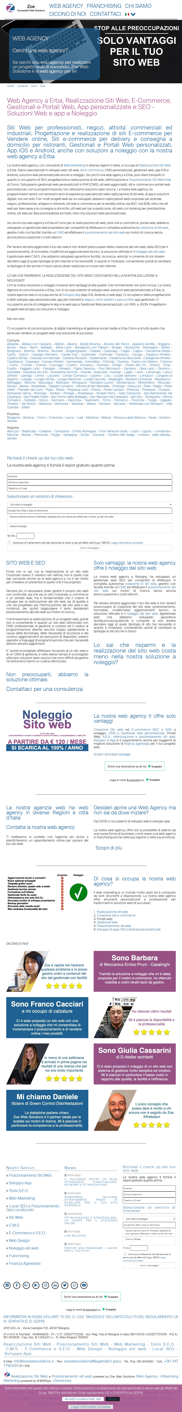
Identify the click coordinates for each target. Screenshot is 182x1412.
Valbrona (45, 404)
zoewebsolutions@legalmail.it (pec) (92, 1361)
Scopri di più (109, 848)
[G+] (26, 1285)
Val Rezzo (29, 404)
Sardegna (70, 435)
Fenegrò (65, 368)
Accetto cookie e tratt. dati (83, 1399)
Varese (12, 421)
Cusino (72, 365)
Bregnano (14, 351)
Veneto (12, 438)
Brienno (43, 351)
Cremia (41, 365)
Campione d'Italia (158, 351)
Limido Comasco (75, 376)
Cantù (11, 354)
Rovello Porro (106, 393)
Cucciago (56, 365)
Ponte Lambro (114, 390)
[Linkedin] (55, 1285)
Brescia (28, 417)
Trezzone (137, 400)
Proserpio (149, 390)
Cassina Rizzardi (74, 358)
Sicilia (85, 435)
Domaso (103, 365)
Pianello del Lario (30, 390)
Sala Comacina (130, 393)
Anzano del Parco (116, 344)
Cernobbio (92, 361)
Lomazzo (146, 376)
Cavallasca (15, 361)
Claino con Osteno (145, 361)
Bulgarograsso (76, 351)
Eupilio (12, 368)
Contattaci (105, 13)
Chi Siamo (138, 5)
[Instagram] (45, 1285)
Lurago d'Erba (44, 379)
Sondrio (164, 417)
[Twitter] (64, 1285)
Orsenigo (118, 386)
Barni (34, 347)
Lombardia (22, 86)
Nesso (24, 386)
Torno (107, 400)
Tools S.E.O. (18, 1190)
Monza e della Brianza (130, 417)
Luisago (26, 379)
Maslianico (162, 379)
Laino (139, 372)
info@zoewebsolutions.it (33, 1361)
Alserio (72, 344)
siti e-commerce (91, 170)
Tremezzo (121, 400)
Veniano (105, 404)
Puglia (55, 435)
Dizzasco (86, 365)
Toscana (98, 435)
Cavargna (32, 361)
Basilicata (29, 431)
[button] (130, 14)
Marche (12, 435)
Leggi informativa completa (127, 543)
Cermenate (74, 361)
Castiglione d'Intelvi (156, 358)
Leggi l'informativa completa (90, 1407)
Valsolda (77, 404)
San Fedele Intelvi (36, 397)
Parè (147, 386)
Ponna (95, 390)
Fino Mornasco (109, 368)
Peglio (157, 386)
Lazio (134, 431)
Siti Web (16, 1217)
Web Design (19, 1240)
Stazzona (74, 400)
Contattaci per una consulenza (44, 689)
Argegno (164, 344)
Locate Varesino (124, 376)
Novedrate (38, 386)
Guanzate (100, 372)
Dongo (117, 365)
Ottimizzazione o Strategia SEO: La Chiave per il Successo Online (91, 1220)
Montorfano (146, 382)
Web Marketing (74, 165)
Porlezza (133, 390)
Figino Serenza (84, 368)
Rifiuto (112, 1399)
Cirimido (108, 361)
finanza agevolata (136, 744)
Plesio (60, 390)
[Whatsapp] (74, 1285)
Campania (61, 431)
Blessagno (150, 347)
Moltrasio (62, 382)
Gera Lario (146, 368)
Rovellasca (85, 393)
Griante (86, 372)
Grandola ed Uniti (35, 372)
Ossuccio (134, 386)
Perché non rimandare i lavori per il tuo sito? (91, 1249)
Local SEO (163, 1348)
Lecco (69, 417)
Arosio (11, 347)
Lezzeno (53, 376)
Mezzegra (46, 382)
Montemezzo (126, 382)
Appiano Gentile (143, 344)
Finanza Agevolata (25, 1263)
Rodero (55, 393)
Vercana (119, 404)
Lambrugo (153, 372)
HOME (10, 86)
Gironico (164, 368)
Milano (106, 417)
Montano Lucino (101, 382)
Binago (117, 347)
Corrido (27, 365)
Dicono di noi (67, 13)
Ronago (68, 393)
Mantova (92, 417)
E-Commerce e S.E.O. (27, 1232)
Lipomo (95, 376)
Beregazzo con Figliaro (91, 347)
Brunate (57, 351)
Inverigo (115, 372)
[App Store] (7, 1285)
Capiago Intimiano (45, 354)
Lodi (80, 417)
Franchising (104, 5)
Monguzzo (79, 382)
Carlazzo (122, 354)
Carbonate (88, 354)
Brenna (29, 351)
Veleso (91, 404)
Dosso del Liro (135, 365)
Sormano (58, 400)
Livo (107, 376)
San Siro (136, 397)
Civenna (123, 361)
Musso (12, 386)
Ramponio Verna (19, 393)
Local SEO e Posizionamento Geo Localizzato (32, 1208)
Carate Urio (69, 354)
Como (34, 86)
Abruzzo (13, 431)
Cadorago (111, 351)
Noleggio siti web (24, 1248)
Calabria (45, 431)
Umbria (143, 435)
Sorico (43, 400)
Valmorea (61, 404)
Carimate (106, 354)
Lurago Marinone (69, 379)
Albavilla (13, 344)
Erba (42, 86)
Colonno (166, 361)
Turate (152, 400)
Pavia (152, 417)
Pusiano (164, 390)
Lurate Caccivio (95, 379)
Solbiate (30, 400)
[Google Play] (35, 1285)
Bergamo (13, 417)
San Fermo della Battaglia (69, 397)
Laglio (128, 372)
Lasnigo (26, 376)
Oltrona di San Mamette (92, 386)
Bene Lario (63, 347)
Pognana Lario (78, 390)
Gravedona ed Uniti (63, 372)
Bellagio (46, 347)
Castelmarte (97, 358)
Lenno (39, 376)
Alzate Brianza (90, 344)
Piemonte (41, 435)
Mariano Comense (139, 379)
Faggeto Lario (30, 368)
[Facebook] (16, 1285)
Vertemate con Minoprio (146, 404)
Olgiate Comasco (61, 386)
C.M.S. (14, 1225)
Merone (30, 382)
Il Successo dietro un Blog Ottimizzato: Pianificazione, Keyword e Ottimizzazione (91, 1182)
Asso (23, 347)
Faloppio (49, 368)
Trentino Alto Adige (121, 435)
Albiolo (59, 344)
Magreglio (116, 379)
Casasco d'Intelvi (158, 354)
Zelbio (25, 407)
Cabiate (95, 351)
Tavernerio (91, 400)
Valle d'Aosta (161, 435)
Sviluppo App (20, 1183)
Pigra (49, 390)
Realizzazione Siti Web (155, 165)
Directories (62, 1380)
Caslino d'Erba (17, 358)
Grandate (13, 372)
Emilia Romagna (84, 431)
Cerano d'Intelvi (52, 361)
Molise (26, 435)
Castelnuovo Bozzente (125, 358)
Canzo (23, 354)
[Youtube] (83, 1285)
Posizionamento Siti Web (30, 1175)
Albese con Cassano (36, 344)
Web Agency (66, 5)
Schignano (152, 397)
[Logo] (25, 8)
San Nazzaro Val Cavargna (109, 397)
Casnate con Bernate (45, 358)
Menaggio (14, 382)
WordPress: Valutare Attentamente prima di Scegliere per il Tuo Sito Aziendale (91, 1201)
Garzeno (130, 368)
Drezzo (155, 365)
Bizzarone (132, 347)
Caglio (125, 351)
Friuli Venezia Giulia (113, 431)
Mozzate (164, 382)
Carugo (137, 354)
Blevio (165, 347)
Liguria (146, 431)
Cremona (55, 417)
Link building (75, 1235)
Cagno (137, 351)
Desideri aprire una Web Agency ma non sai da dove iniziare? (135, 810)
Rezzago (40, 393)
